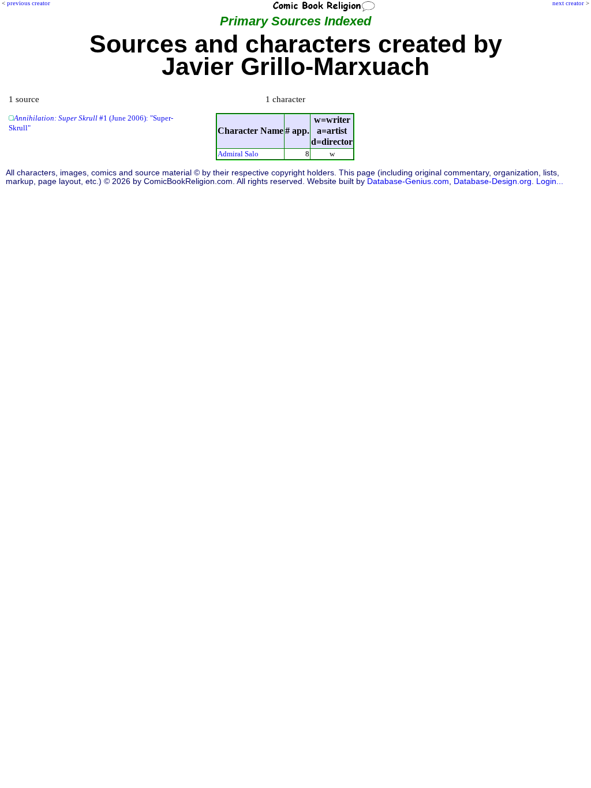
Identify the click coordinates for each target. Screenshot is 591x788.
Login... (549, 181)
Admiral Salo (238, 153)
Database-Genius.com (408, 181)
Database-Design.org (493, 181)
